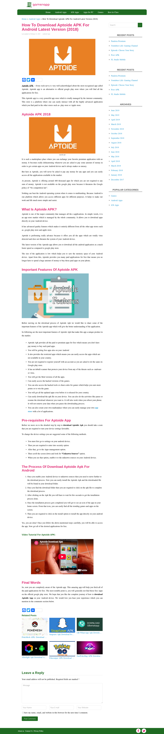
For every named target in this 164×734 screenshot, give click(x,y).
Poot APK (115, 55)
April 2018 (115, 161)
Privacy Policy (38, 731)
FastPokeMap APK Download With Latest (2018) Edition (89, 656)
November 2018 (117, 129)
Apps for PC (88, 12)
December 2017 (117, 179)
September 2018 (117, 138)
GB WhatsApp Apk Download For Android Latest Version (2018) (89, 632)
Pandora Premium (118, 41)
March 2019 (116, 124)
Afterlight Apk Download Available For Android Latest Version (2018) (34, 657)
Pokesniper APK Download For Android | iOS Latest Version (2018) (62, 658)
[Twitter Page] (144, 731)
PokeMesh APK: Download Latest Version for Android (34, 637)
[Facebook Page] (138, 731)
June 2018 (115, 152)
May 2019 (115, 115)
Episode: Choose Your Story (122, 50)
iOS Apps (75, 12)
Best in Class (113, 12)
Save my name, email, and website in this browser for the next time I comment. (56, 712)
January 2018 (116, 175)
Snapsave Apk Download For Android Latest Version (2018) (62, 634)
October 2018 (116, 133)
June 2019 (115, 110)
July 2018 (115, 147)
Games (100, 12)
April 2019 (115, 119)
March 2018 (116, 165)
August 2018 (116, 142)
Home (48, 12)
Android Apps (60, 12)
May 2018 (115, 156)
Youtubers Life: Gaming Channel (124, 45)
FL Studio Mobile (118, 59)
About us (21, 731)
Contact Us (29, 731)
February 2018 (117, 170)
